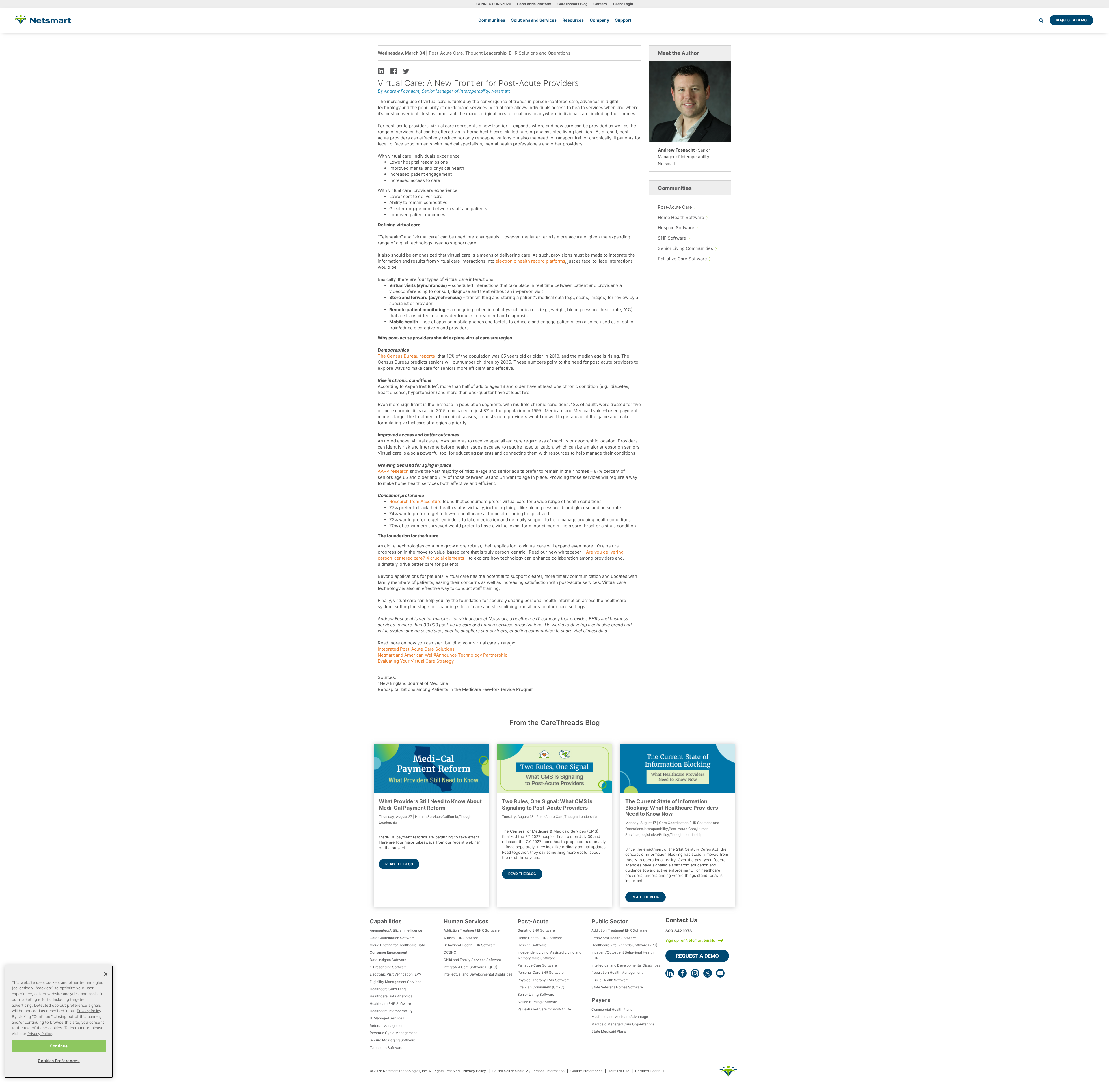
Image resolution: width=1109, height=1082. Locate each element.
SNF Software (672, 238)
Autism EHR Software (461, 938)
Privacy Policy (474, 1071)
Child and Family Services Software (472, 960)
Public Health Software (610, 980)
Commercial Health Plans (611, 1009)
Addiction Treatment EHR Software (472, 930)
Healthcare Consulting (388, 989)
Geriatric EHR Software (536, 930)
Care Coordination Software (392, 938)
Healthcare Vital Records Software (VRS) (624, 945)
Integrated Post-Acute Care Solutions (417, 649)
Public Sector (609, 921)
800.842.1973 (678, 930)
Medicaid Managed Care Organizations (622, 1024)
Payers (601, 1000)
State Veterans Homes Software (617, 987)
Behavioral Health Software (613, 938)
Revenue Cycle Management (393, 1033)
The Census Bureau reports (406, 356)
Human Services (466, 921)
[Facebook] (682, 973)
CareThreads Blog (572, 4)
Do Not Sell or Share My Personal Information (528, 1071)
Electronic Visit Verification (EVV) (396, 974)
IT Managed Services (387, 1018)
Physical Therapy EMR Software (544, 980)
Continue (59, 1045)
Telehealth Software (386, 1047)
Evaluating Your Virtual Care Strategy (416, 661)
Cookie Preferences (586, 1071)
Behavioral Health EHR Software (470, 945)
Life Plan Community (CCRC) (541, 987)
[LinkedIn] (669, 973)
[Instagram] (695, 973)
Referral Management (387, 1025)
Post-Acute (533, 921)
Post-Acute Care (675, 207)
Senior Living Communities (685, 248)
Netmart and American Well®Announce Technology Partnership (442, 655)
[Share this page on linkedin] (381, 70)
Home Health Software (681, 217)
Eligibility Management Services (395, 982)
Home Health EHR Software (540, 938)
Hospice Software (676, 227)
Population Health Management (617, 972)
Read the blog (399, 864)
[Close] (105, 974)
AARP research (393, 471)
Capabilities (386, 921)
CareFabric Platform (534, 4)
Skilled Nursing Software (537, 1002)
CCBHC (450, 952)
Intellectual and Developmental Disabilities (478, 974)
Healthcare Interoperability (391, 1011)
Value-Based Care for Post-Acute (544, 1009)
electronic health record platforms (530, 261)
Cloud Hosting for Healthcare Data (397, 945)
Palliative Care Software (682, 258)
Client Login (623, 4)
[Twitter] (707, 973)
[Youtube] (720, 973)
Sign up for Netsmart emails (690, 940)
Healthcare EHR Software (390, 1003)
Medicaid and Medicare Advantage (619, 1016)
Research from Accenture (415, 501)
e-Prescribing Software (388, 967)
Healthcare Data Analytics (391, 996)
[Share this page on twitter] (406, 70)
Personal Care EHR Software (541, 972)
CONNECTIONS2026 (493, 4)
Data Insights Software (388, 960)
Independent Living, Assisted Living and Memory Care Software (549, 955)
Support (623, 20)
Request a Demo (1071, 20)
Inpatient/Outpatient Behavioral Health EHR (622, 955)
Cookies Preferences (58, 1060)
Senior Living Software (536, 994)
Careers (600, 4)
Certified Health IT (650, 1071)
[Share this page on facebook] (393, 70)
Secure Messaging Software (392, 1040)
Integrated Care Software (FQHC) (470, 967)
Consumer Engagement (388, 952)
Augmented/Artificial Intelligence (396, 930)
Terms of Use (618, 1071)
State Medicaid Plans (608, 1031)
